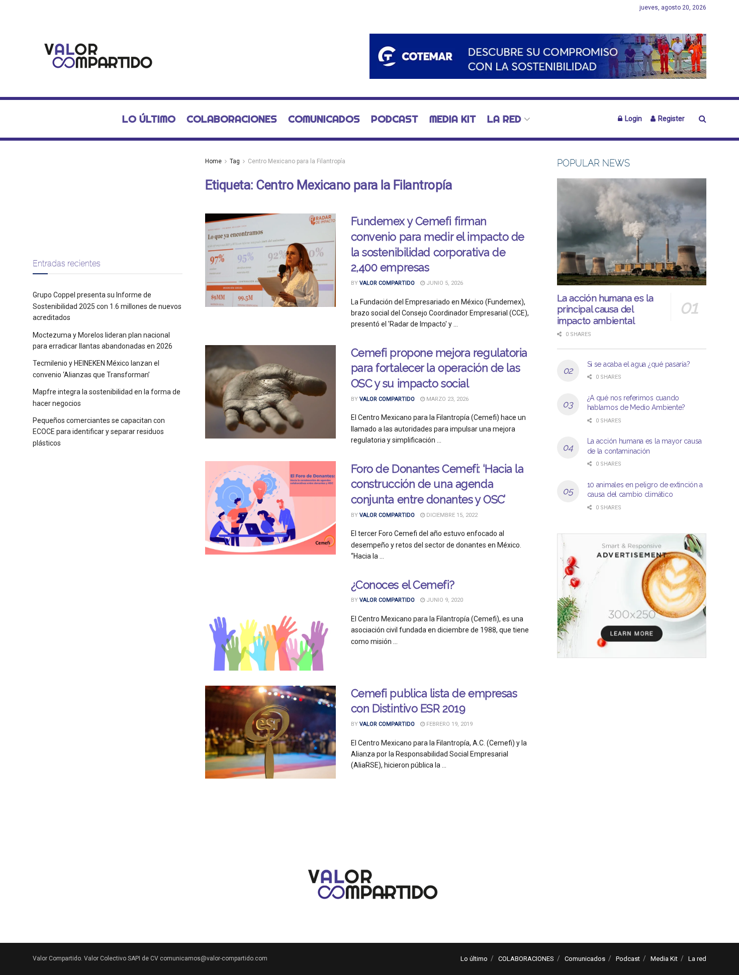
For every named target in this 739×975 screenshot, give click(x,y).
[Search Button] (702, 119)
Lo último (148, 119)
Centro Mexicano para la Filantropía (296, 161)
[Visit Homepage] (95, 56)
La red (504, 119)
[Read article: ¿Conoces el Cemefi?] (270, 624)
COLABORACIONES (232, 119)
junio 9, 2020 (444, 600)
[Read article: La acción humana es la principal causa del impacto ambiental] (632, 231)
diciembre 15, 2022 (451, 515)
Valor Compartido (387, 283)
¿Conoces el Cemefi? (402, 584)
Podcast (394, 119)
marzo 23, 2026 (447, 399)
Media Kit (452, 119)
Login (632, 119)
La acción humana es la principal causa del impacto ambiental (605, 309)
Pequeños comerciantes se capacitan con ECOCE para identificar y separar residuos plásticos (99, 431)
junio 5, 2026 (444, 283)
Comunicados (324, 119)
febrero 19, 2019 (449, 724)
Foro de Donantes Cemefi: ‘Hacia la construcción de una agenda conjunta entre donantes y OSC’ (437, 484)
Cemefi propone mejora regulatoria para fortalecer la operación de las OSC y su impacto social (439, 368)
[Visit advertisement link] (537, 56)
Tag (235, 161)
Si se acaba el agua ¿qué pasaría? (638, 364)
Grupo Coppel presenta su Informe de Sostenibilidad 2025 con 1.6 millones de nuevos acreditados (107, 306)
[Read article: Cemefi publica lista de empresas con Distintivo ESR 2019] (270, 732)
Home (213, 161)
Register (671, 119)
